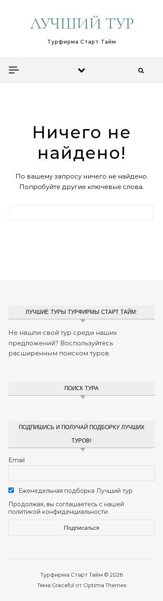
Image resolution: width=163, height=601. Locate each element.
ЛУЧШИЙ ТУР (82, 23)
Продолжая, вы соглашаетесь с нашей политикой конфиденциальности (66, 508)
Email (16, 460)
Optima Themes (104, 585)
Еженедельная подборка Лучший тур (74, 491)
